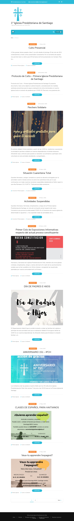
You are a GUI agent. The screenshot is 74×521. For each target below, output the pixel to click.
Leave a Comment (31, 65)
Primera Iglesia (15, 96)
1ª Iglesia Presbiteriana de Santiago (32, 23)
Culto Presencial (37, 47)
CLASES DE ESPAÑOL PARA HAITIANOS (37, 407)
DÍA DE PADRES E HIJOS (37, 286)
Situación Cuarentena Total (37, 173)
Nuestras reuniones (56, 517)
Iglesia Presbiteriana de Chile (40, 515)
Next (59, 500)
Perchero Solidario (37, 107)
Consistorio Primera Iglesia (18, 65)
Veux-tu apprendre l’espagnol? (37, 455)
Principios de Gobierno (30, 517)
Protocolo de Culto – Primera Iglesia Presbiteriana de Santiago (37, 78)
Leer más (37, 63)
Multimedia (41, 518)
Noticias (32, 44)
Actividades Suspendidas (37, 201)
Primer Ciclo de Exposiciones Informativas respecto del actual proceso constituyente (37, 231)
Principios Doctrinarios (44, 517)
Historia (20, 517)
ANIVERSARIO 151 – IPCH (37, 352)
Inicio (12, 37)
